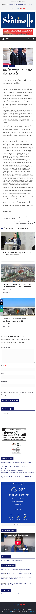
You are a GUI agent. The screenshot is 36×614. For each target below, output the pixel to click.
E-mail (3, 373)
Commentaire (6, 347)
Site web (4, 382)
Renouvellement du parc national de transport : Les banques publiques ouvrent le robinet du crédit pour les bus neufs (17, 469)
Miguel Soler (4, 569)
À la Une (5, 66)
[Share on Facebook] (1, 300)
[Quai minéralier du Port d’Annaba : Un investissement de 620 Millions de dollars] (18, 264)
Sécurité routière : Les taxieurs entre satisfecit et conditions (14, 466)
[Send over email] (1, 310)
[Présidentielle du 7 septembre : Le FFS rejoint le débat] (18, 232)
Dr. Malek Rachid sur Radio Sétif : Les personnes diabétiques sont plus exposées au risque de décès (18, 217)
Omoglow (3, 581)
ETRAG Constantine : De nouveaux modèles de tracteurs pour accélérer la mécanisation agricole (15, 570)
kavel (2, 573)
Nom (3, 366)
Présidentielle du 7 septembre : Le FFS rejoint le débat (17, 253)
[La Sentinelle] (3, 39)
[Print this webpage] (1, 314)
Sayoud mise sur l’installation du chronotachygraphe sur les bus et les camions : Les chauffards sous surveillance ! (16, 463)
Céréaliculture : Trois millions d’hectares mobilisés (19, 581)
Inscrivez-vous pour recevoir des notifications (11, 560)
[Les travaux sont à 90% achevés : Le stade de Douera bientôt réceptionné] (18, 299)
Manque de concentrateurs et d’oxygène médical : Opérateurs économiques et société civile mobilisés (19, 222)
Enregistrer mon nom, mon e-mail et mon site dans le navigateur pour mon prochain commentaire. (17, 394)
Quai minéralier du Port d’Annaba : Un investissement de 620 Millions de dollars (17, 286)
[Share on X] (1, 303)
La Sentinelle (15, 77)
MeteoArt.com (21, 524)
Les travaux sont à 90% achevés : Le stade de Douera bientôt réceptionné (17, 321)
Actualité (12, 66)
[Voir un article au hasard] (33, 39)
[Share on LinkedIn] (1, 307)
